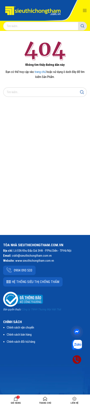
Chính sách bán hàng (19, 334)
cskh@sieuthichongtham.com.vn (32, 256)
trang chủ (40, 72)
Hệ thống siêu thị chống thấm (35, 282)
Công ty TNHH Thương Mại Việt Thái (41, 309)
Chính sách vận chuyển (20, 327)
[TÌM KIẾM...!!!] (82, 26)
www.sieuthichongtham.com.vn (34, 261)
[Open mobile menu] (85, 10)
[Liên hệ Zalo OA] (77, 344)
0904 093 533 (23, 270)
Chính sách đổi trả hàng (21, 342)
